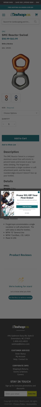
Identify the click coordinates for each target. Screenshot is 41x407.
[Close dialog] (39, 192)
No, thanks (27, 213)
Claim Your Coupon (27, 206)
